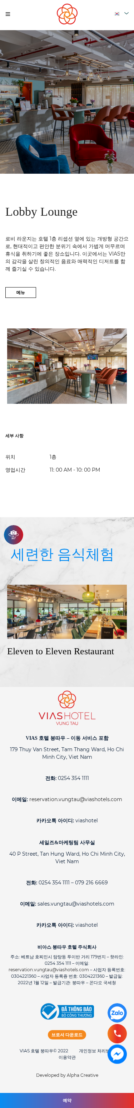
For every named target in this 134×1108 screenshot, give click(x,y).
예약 (67, 1100)
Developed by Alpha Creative (67, 1075)
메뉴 (20, 292)
